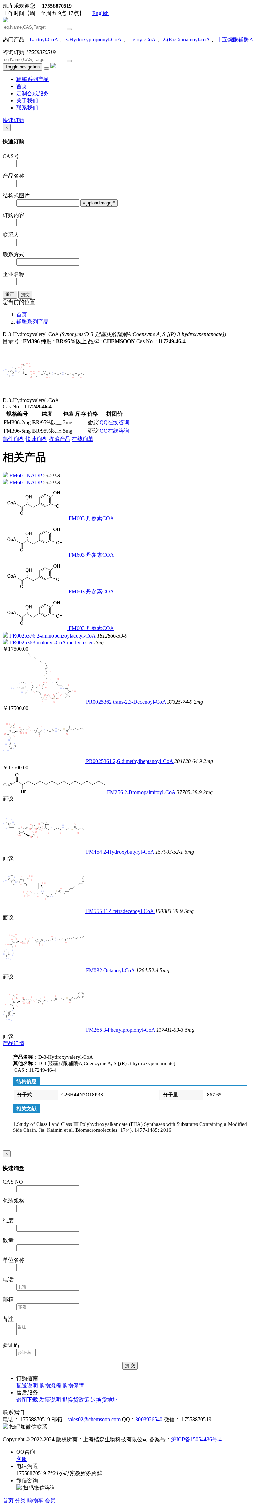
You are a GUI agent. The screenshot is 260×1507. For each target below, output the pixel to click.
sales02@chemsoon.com (94, 1419)
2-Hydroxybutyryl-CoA (129, 852)
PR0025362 (99, 702)
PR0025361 (99, 761)
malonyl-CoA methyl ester (65, 642)
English (100, 13)
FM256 (115, 792)
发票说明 (50, 1400)
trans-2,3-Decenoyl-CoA (140, 702)
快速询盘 (36, 439)
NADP (35, 475)
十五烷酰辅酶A (235, 39)
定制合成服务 (32, 93)
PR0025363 (23, 642)
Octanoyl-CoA (119, 970)
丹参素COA (100, 518)
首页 (21, 86)
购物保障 (73, 1385)
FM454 (94, 852)
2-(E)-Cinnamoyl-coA (186, 39)
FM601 (18, 475)
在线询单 (82, 439)
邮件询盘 (13, 439)
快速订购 (13, 120)
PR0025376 (23, 636)
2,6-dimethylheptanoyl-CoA (143, 761)
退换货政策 (75, 1400)
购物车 (36, 1500)
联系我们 (27, 108)
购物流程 (50, 1385)
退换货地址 (104, 1400)
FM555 (94, 911)
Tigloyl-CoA (142, 39)
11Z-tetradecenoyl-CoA (129, 911)
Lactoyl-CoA (44, 39)
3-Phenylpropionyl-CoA (129, 1030)
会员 (50, 1500)
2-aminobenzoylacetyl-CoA (67, 636)
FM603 (77, 518)
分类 (21, 1500)
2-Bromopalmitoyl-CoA (150, 792)
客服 (21, 1459)
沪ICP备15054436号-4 (196, 1439)
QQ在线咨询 (114, 422)
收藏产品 (59, 439)
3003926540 (148, 1419)
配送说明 (27, 1385)
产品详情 (13, 1043)
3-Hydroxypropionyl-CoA (93, 39)
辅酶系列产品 (32, 79)
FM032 (94, 970)
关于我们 (27, 100)
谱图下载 (27, 1400)
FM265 (94, 1030)
